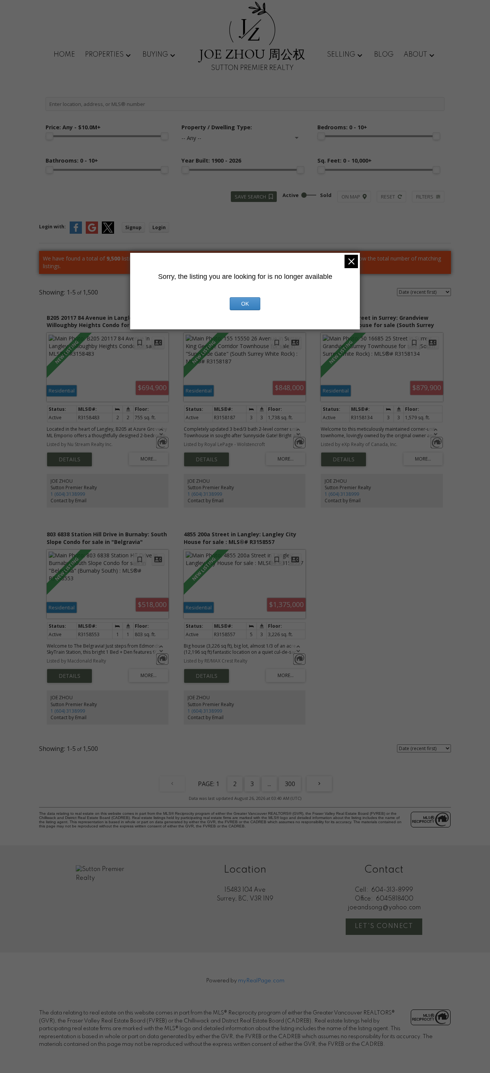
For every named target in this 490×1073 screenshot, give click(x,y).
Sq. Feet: (344, 160)
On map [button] (350, 196)
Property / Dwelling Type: (216, 127)
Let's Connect (384, 926)
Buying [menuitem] (155, 54)
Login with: (52, 226)
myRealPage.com (261, 980)
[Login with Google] (92, 232)
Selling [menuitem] (341, 54)
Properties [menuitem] (104, 54)
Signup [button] (133, 227)
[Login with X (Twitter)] (108, 232)
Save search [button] (250, 196)
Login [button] (159, 227)
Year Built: (211, 160)
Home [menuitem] (64, 54)
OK (245, 304)
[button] (384, 926)
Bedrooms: (342, 127)
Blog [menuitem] (384, 54)
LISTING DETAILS (69, 459)
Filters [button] (424, 196)
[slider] (49, 136)
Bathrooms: (72, 160)
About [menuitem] (415, 54)
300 (290, 784)
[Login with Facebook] (76, 232)
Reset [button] (388, 196)
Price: (73, 127)
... (269, 784)
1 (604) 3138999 (68, 494)
